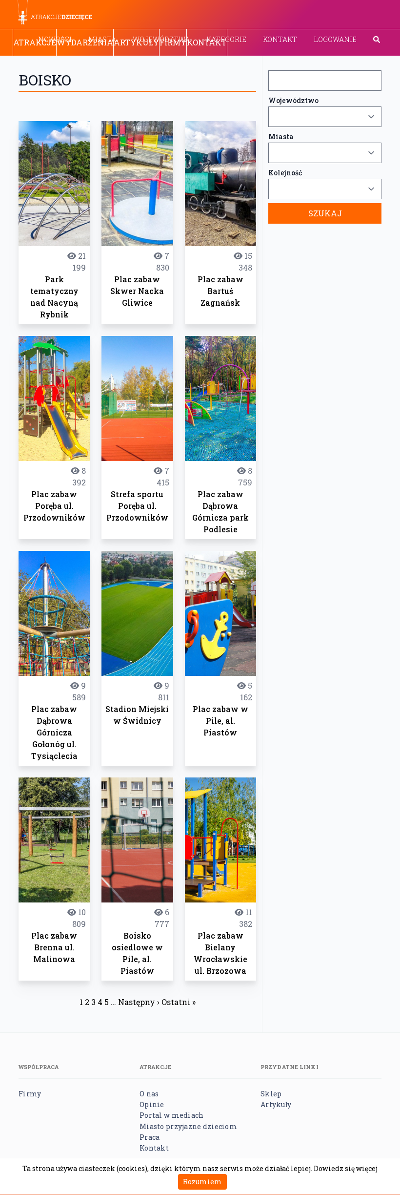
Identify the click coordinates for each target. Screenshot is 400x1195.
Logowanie (335, 39)
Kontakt (280, 39)
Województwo (293, 100)
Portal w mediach (171, 1115)
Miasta (281, 136)
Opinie (152, 1104)
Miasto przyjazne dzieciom (188, 1126)
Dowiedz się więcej (346, 1168)
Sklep (270, 1093)
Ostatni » (178, 1002)
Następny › (139, 1002)
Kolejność (285, 172)
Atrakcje (34, 42)
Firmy (173, 42)
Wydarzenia (85, 42)
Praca (150, 1137)
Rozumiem (202, 1181)
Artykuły (136, 42)
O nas (149, 1093)
